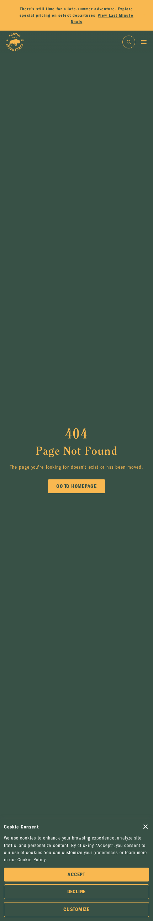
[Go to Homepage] (14, 42)
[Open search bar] (128, 42)
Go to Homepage (76, 486)
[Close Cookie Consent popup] (145, 826)
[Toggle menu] (143, 42)
